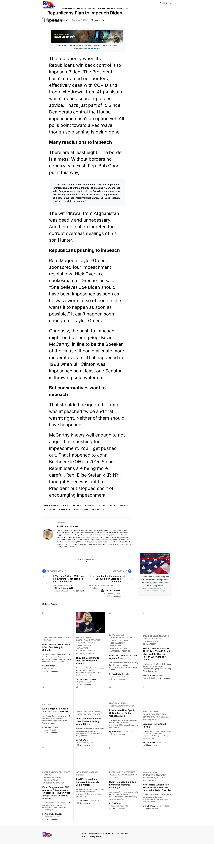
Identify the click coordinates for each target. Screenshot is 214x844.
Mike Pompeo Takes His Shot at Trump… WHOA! (55, 710)
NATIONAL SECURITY (85, 651)
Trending (68, 585)
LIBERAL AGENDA (84, 645)
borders (90, 505)
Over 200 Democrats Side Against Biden (123, 657)
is (50, 159)
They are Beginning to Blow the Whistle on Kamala (87, 661)
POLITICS (47, 640)
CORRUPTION (82, 640)
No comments (98, 20)
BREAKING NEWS (83, 637)
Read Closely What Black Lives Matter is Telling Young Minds (89, 721)
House (112, 505)
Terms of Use (122, 833)
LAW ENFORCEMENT (152, 639)
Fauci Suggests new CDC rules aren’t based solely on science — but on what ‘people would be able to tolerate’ (56, 793)
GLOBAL (146, 717)
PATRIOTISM (114, 651)
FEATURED (58, 585)
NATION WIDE (64, 637)
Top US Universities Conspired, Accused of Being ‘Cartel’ (88, 782)
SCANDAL (89, 653)
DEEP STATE (94, 640)
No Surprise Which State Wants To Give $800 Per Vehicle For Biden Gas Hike (157, 787)
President (64, 509)
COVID (102, 505)
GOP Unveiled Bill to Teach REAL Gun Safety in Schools (56, 647)
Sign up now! (93, 48)
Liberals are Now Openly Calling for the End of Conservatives (122, 713)
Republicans (81, 509)
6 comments (165, 678)
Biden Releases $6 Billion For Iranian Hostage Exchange (122, 785)
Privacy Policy (95, 837)
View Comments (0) (87, 560)
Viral (154, 719)
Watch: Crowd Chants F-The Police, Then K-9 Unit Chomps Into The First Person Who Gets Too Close (156, 654)
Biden (65, 505)
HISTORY (91, 643)
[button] (163, 3)
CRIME (79, 711)
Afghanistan (51, 505)
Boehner (76, 505)
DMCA (84, 837)
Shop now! (157, 586)
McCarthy (49, 509)
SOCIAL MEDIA (106, 585)
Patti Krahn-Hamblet (67, 526)
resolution (98, 509)
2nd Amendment (49, 637)
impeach (124, 505)
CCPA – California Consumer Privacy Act (98, 833)
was (53, 220)
